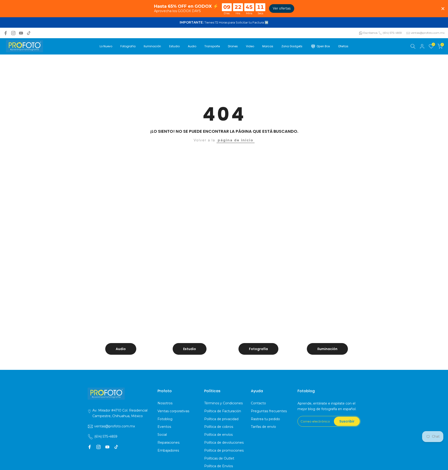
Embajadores (168, 450)
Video (250, 46)
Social (162, 435)
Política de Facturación (222, 411)
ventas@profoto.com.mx (427, 32)
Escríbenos (370, 32)
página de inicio (235, 140)
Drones (233, 46)
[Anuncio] (224, 22)
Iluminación (152, 46)
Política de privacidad (221, 419)
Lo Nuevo (106, 46)
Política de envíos (218, 435)
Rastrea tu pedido (265, 419)
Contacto (258, 403)
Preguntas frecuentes (269, 411)
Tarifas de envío (263, 427)
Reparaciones (168, 442)
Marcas (267, 46)
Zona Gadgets (291, 46)
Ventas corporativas (173, 411)
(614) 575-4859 (392, 32)
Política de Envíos (218, 466)
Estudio (174, 46)
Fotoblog (165, 419)
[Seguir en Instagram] (13, 33)
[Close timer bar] (443, 8)
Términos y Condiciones (223, 403)
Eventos (164, 427)
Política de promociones (224, 450)
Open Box (323, 46)
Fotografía (128, 46)
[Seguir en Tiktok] (29, 33)
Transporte (212, 46)
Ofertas (343, 46)
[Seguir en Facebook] (6, 33)
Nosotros (165, 403)
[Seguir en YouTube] (21, 33)
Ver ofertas (281, 8)
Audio (192, 46)
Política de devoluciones (224, 442)
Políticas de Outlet (219, 458)
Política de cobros (218, 427)
